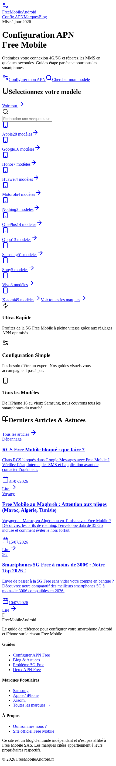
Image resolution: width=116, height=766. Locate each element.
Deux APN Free (27, 669)
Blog (43, 17)
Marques (31, 17)
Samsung (21, 690)
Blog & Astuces (26, 660)
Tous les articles (16, 434)
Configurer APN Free (31, 655)
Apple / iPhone (26, 695)
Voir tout (10, 106)
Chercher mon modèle (71, 79)
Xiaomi (19, 700)
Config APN (13, 17)
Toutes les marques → (32, 705)
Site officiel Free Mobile (33, 731)
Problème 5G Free (28, 664)
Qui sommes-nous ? (30, 726)
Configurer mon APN (27, 79)
